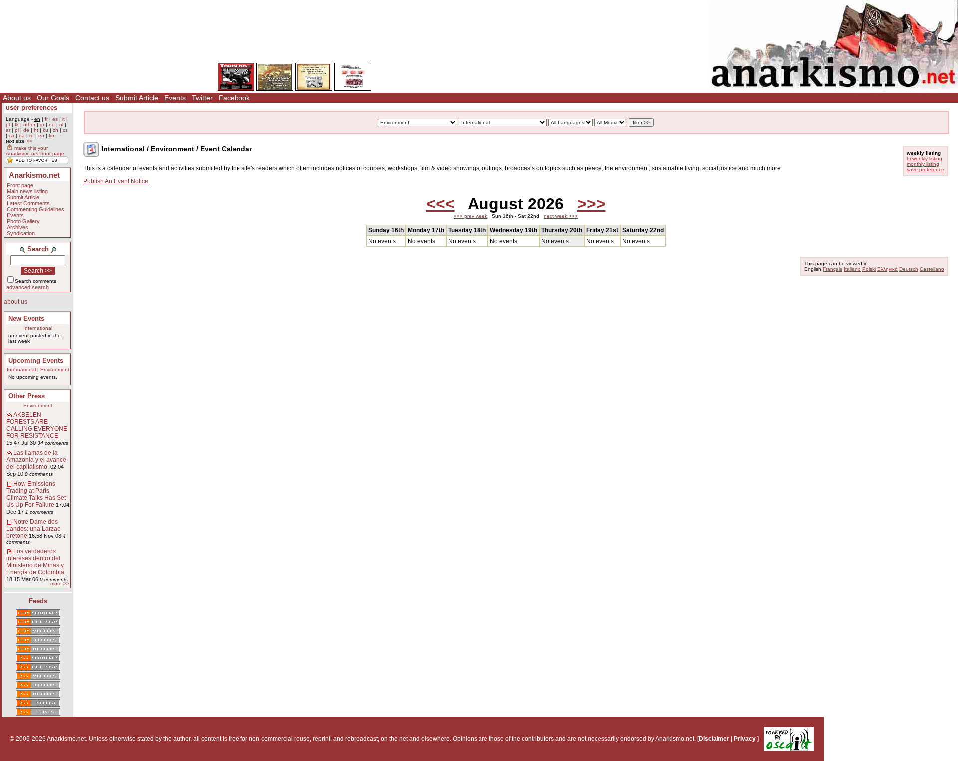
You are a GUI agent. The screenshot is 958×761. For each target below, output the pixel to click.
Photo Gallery (23, 221)
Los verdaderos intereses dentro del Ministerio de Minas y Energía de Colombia (35, 562)
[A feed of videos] (38, 631)
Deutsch (908, 269)
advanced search (27, 287)
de (26, 130)
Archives (17, 227)
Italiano (852, 269)
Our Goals (53, 98)
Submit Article (136, 98)
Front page (20, 185)
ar (8, 130)
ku (45, 130)
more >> (59, 583)
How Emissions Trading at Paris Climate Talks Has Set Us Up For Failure (36, 494)
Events (175, 98)
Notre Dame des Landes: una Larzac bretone (33, 528)
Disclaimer (714, 738)
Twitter (202, 98)
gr (42, 124)
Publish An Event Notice (115, 181)
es (55, 119)
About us (17, 98)
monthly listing (923, 164)
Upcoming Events (35, 360)
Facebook (234, 98)
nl (61, 124)
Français (832, 269)
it (63, 119)
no (52, 124)
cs (65, 130)
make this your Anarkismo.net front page (35, 150)
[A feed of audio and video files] (38, 649)
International (37, 328)
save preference (925, 169)
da (22, 135)
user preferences (31, 107)
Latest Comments (28, 203)
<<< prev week (470, 216)
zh (55, 130)
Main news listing (27, 191)
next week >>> (561, 216)
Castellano (932, 269)
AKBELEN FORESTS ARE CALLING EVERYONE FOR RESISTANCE (36, 425)
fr (46, 119)
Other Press (26, 396)
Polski (869, 269)
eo (41, 135)
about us (15, 301)
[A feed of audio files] (38, 640)
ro (31, 135)
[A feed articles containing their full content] (38, 667)
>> (29, 141)
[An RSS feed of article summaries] (38, 658)
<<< (440, 204)
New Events (26, 318)
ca (11, 135)
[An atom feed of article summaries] (38, 613)
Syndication (21, 233)
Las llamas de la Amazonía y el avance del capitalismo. (36, 459)
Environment (54, 369)
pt (8, 124)
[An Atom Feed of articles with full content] (38, 622)
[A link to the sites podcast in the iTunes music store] (38, 712)
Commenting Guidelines (35, 209)
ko (51, 135)
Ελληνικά (887, 269)
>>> (591, 204)
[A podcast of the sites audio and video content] (38, 703)
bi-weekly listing (924, 158)
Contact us (92, 98)
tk (17, 124)
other (29, 124)
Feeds (38, 601)
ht (36, 130)
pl (17, 130)
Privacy (745, 738)
